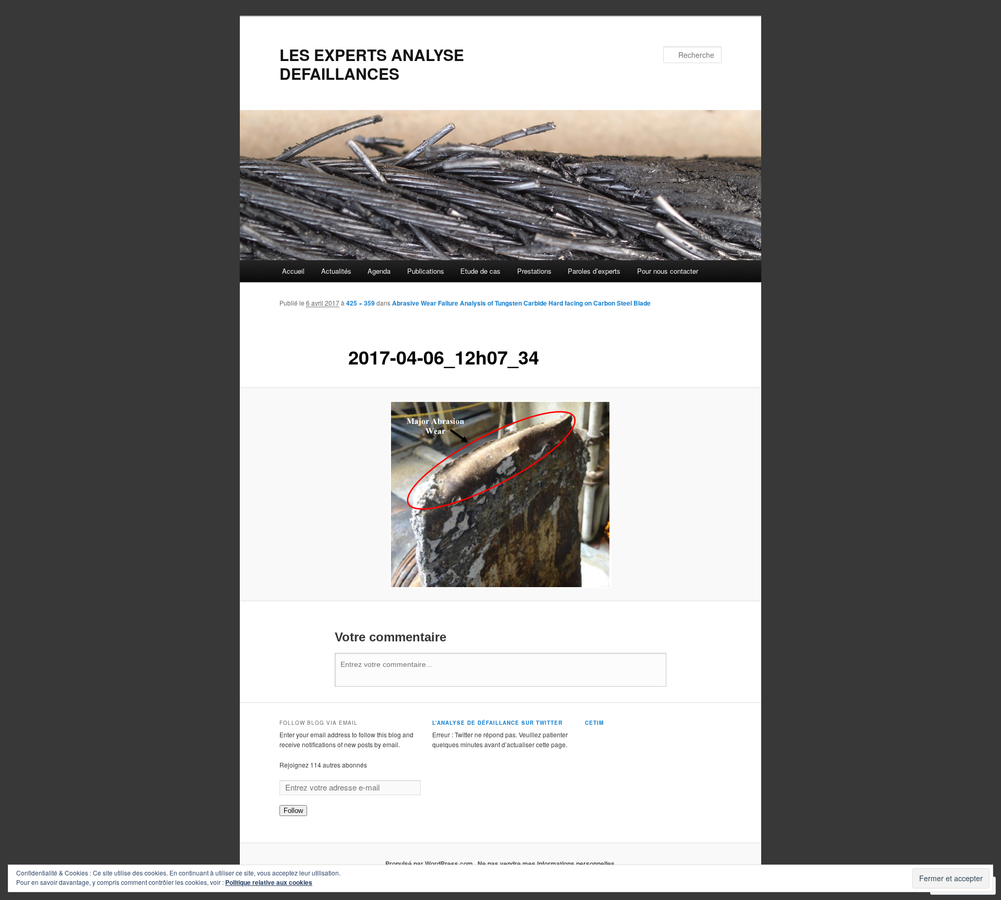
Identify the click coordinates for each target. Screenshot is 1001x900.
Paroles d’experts (594, 271)
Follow (293, 810)
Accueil (293, 271)
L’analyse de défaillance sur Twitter (497, 722)
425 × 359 (360, 303)
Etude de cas (480, 271)
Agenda (379, 271)
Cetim (594, 722)
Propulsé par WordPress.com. (429, 863)
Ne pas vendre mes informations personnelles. (547, 863)
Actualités (336, 271)
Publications (425, 271)
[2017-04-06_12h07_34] (500, 494)
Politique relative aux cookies (268, 882)
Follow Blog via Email (318, 722)
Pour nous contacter (667, 271)
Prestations (534, 271)
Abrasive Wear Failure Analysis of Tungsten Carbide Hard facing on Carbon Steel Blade (521, 303)
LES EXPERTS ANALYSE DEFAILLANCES (371, 63)
